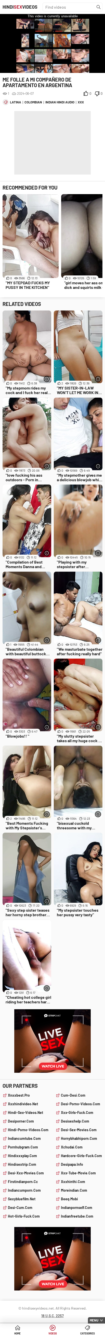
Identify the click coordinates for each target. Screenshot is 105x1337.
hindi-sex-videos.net (25, 1112)
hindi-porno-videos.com (28, 1130)
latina (15, 102)
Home (17, 1333)
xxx (81, 102)
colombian (33, 102)
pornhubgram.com (23, 1147)
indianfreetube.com (77, 1216)
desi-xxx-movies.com (26, 1173)
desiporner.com (21, 1121)
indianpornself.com (76, 1207)
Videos (52, 1333)
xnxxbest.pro (19, 1095)
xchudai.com (72, 1147)
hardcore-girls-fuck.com (81, 1156)
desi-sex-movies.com (79, 1130)
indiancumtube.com (24, 1138)
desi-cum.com (20, 1207)
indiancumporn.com (24, 1190)
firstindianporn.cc (23, 1181)
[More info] (47, 379)
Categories (87, 1333)
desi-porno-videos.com (80, 1104)
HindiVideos (20, 7)
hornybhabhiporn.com (79, 1138)
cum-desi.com (73, 1095)
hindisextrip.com (22, 1164)
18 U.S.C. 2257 (52, 1316)
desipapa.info (72, 1164)
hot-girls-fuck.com (24, 1216)
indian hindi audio (59, 102)
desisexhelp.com (75, 1121)
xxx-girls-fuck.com (77, 1112)
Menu (94, 1320)
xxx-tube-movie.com (78, 1173)
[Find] (98, 7)
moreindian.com (74, 1190)
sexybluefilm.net (21, 1199)
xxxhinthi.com (73, 1181)
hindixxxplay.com (22, 1156)
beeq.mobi (69, 1199)
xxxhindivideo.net (23, 1104)
